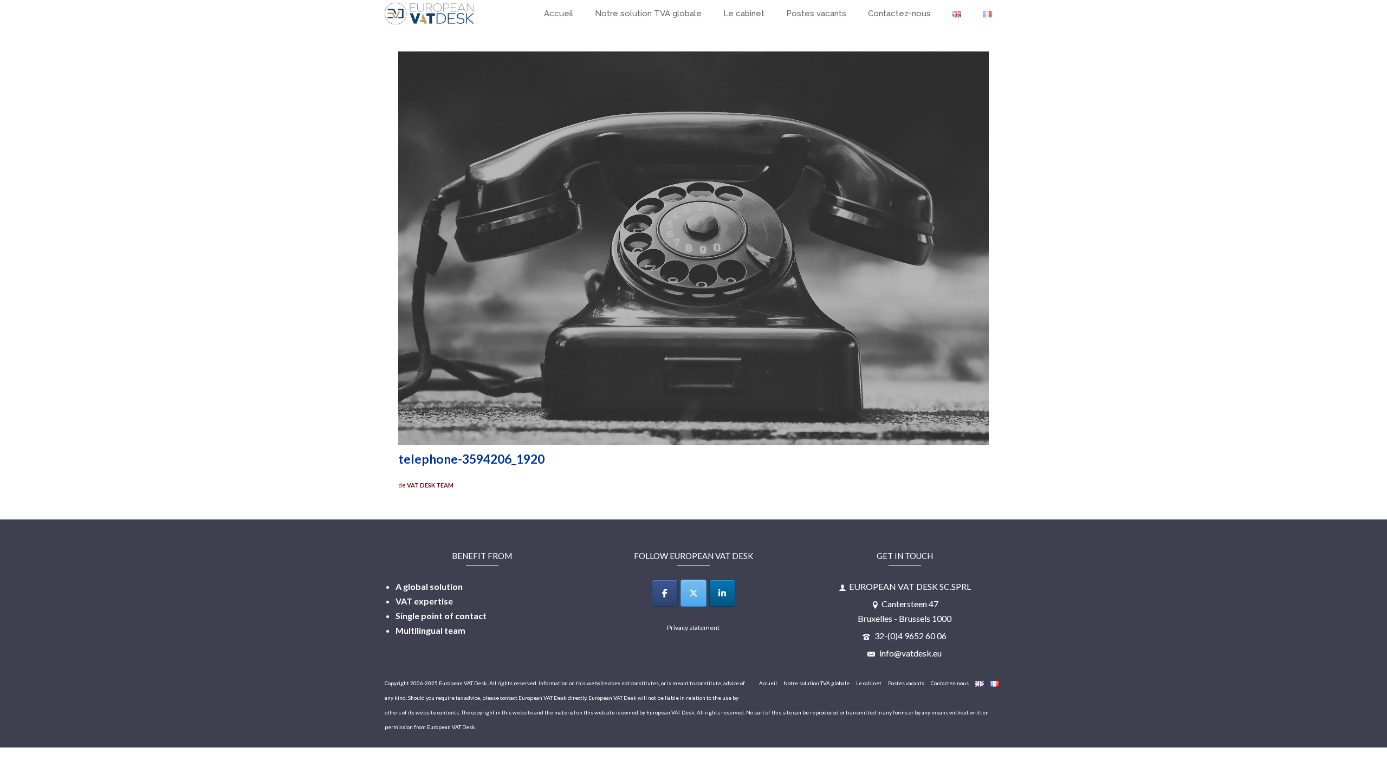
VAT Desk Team (430, 485)
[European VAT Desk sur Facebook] (665, 593)
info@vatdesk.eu (910, 653)
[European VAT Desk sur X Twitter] (693, 593)
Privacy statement (693, 627)
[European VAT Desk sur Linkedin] (722, 593)
